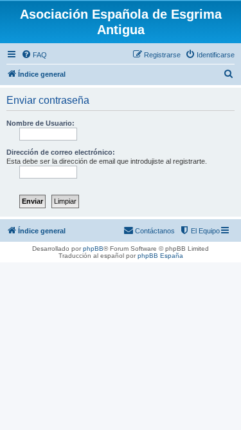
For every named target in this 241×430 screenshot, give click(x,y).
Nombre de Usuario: (40, 123)
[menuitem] (34, 55)
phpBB (93, 248)
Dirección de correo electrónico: (60, 152)
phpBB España (160, 255)
